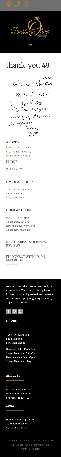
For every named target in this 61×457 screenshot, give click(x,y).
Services (19, 419)
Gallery (30, 419)
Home (9, 419)
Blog (25, 423)
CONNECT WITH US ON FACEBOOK (25, 258)
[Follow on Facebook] (8, 311)
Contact (23, 427)
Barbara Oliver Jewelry (18, 147)
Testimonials (13, 423)
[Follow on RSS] (20, 311)
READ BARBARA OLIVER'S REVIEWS (26, 243)
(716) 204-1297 (14, 169)
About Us (11, 427)
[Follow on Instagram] (14, 311)
